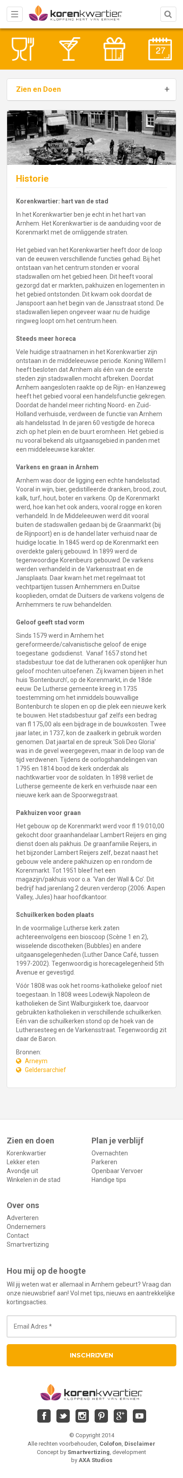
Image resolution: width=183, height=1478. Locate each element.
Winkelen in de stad (33, 1179)
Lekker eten (23, 1162)
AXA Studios (95, 1460)
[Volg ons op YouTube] (139, 1416)
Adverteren (23, 1217)
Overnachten (110, 1153)
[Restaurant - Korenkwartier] (23, 49)
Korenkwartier (26, 1153)
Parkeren (104, 1162)
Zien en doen (30, 1140)
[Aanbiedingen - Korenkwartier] (114, 49)
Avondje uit (22, 1170)
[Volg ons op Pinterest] (101, 1416)
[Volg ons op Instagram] (82, 1416)
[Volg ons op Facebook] (44, 1416)
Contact (18, 1235)
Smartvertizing (28, 1244)
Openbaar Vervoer (117, 1170)
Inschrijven (91, 1355)
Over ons (23, 1205)
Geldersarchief (45, 1069)
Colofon (110, 1443)
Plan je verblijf (117, 1140)
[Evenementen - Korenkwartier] (160, 49)
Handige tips (109, 1179)
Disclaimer (139, 1443)
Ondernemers (26, 1226)
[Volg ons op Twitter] (63, 1416)
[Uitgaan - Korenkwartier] (68, 49)
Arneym (36, 1061)
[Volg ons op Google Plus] (120, 1416)
